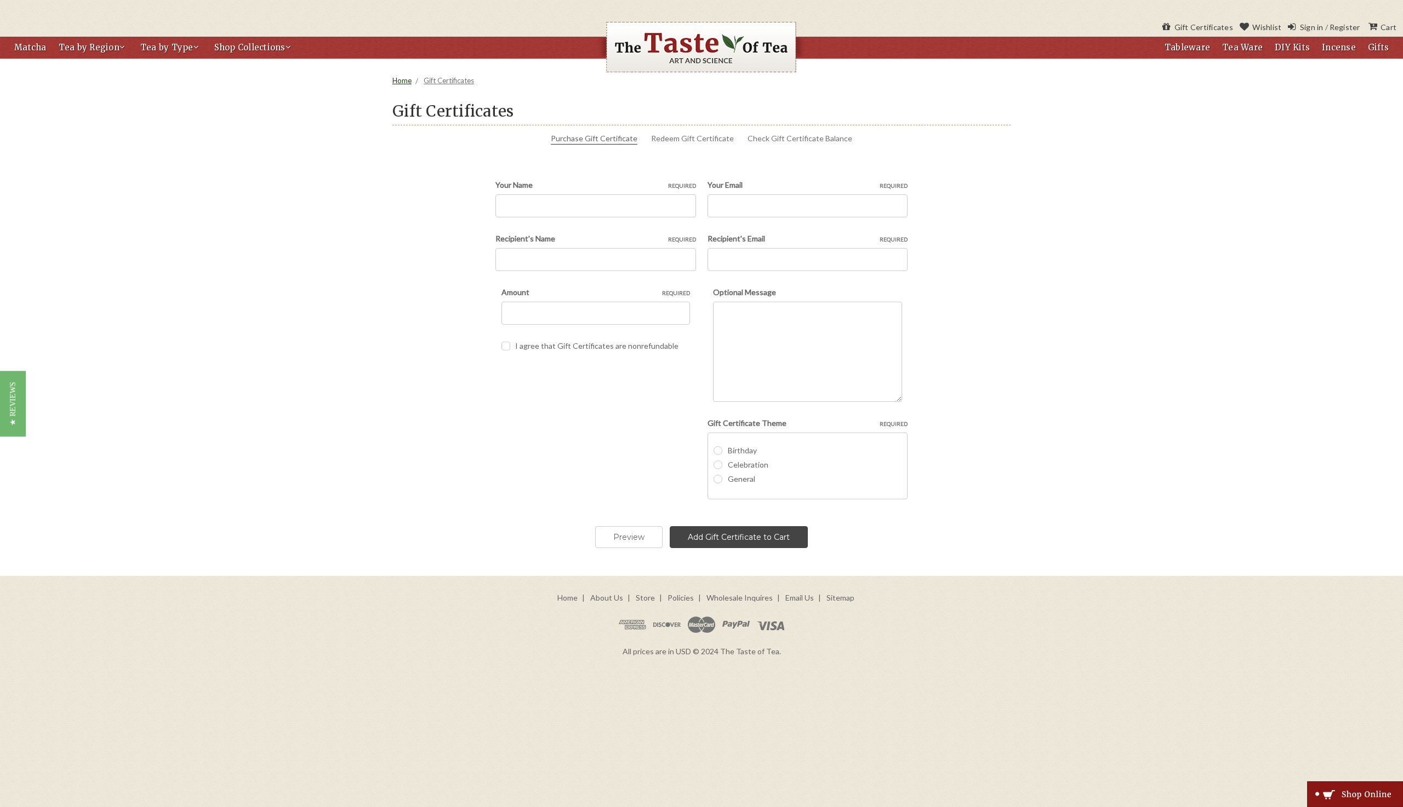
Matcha (30, 47)
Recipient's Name (595, 238)
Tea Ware (1242, 47)
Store (645, 597)
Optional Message (744, 292)
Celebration (748, 464)
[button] (13, 403)
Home (402, 80)
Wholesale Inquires (739, 597)
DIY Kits (1292, 47)
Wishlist (1266, 27)
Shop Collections (250, 47)
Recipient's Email (808, 238)
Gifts (1378, 47)
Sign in (1310, 27)
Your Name (595, 184)
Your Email (808, 184)
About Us (606, 597)
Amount (596, 292)
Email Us (799, 597)
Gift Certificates (1202, 27)
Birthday (742, 450)
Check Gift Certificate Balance (800, 138)
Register (1345, 27)
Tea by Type (166, 47)
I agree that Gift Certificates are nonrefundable (596, 345)
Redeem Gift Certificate (692, 138)
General (741, 478)
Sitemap (840, 597)
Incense (1339, 47)
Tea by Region (89, 47)
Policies (681, 597)
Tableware (1187, 47)
